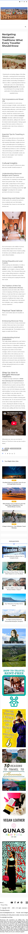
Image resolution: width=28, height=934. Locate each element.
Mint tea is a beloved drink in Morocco (12, 287)
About (1, 902)
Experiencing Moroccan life (10, 86)
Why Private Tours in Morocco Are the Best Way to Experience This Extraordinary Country (14, 505)
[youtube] (20, 1)
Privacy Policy (4, 905)
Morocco (5, 450)
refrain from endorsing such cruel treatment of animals (12, 380)
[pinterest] (26, 1)
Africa (7, 448)
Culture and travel (16, 448)
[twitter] (24, 1)
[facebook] (22, 1)
